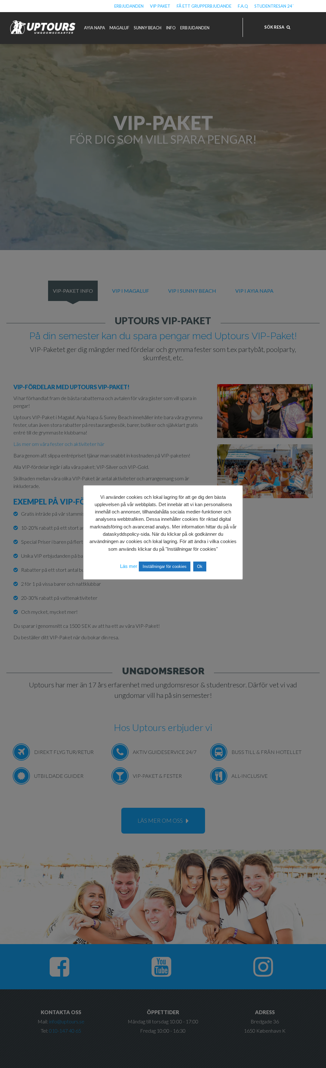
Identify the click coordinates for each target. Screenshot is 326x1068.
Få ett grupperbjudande (204, 6)
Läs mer (128, 566)
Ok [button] (199, 566)
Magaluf (119, 27)
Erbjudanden (129, 6)
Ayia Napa (94, 27)
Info (171, 27)
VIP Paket (160, 6)
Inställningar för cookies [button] (165, 566)
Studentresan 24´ (274, 6)
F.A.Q (243, 6)
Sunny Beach (147, 27)
